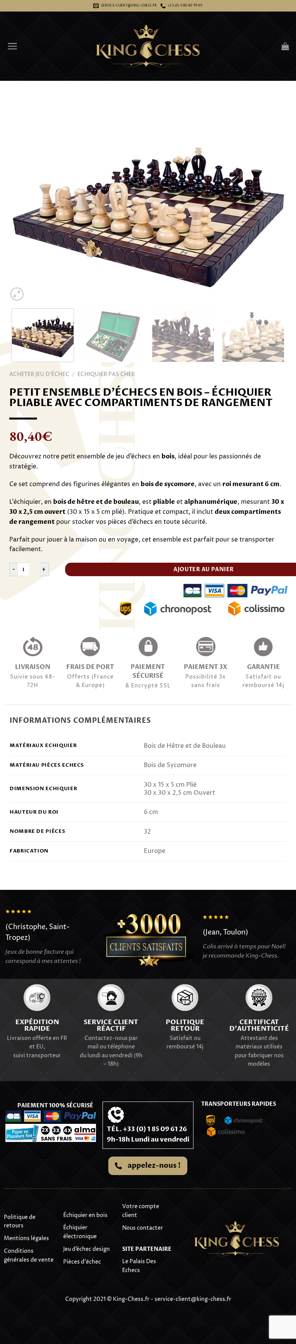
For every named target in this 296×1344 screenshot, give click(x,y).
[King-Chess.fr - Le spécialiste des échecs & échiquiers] (148, 46)
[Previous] (23, 209)
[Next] (273, 209)
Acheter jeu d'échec (39, 374)
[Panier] (285, 46)
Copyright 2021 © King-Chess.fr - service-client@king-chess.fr (148, 1299)
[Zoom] (17, 294)
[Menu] (12, 46)
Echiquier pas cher (106, 374)
